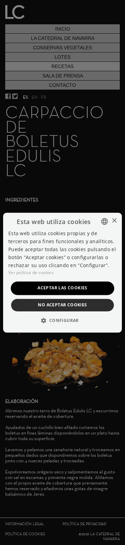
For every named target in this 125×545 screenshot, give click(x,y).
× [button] (114, 220)
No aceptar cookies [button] (62, 305)
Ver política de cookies (31, 273)
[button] (62, 320)
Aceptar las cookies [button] (63, 288)
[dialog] (62, 272)
